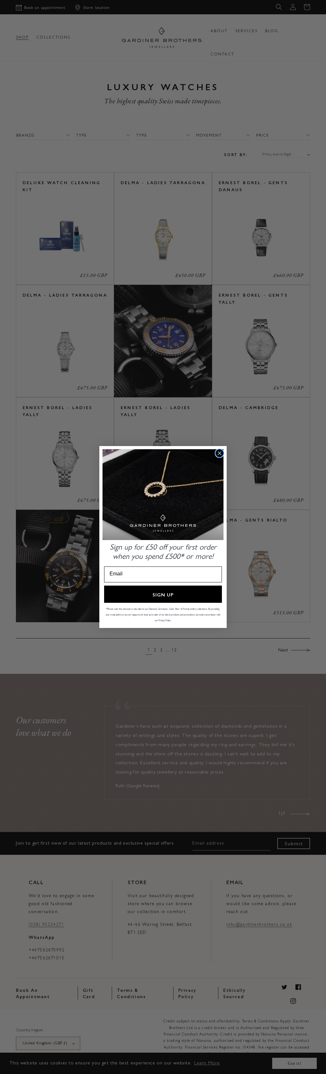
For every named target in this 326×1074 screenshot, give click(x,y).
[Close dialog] (219, 453)
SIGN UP (163, 594)
